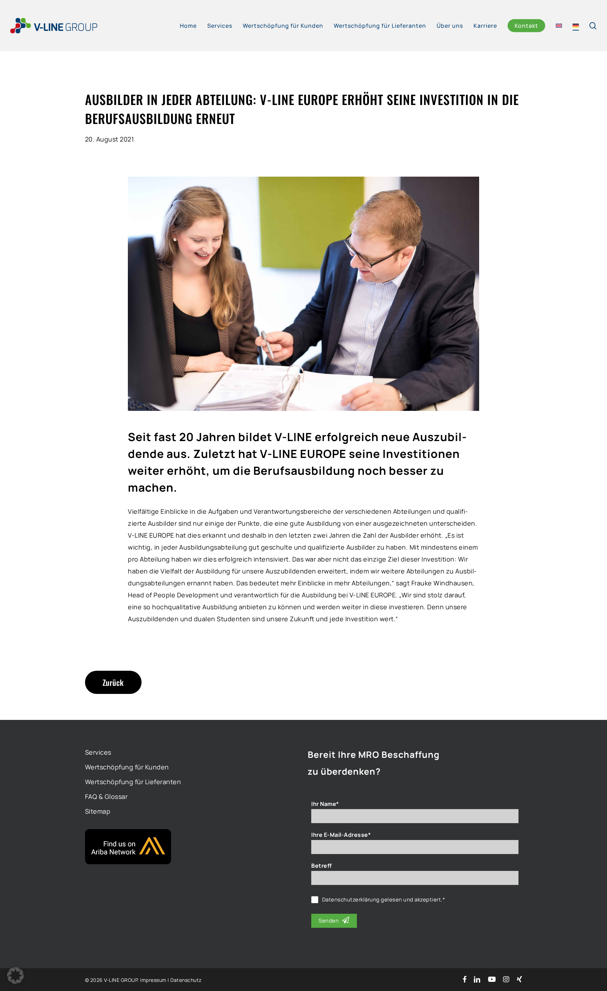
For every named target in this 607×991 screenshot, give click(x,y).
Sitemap (98, 811)
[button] (15, 975)
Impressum (153, 980)
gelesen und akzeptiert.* (383, 899)
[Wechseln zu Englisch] (559, 25)
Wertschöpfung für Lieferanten (133, 781)
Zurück (113, 682)
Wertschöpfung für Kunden (127, 767)
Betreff (321, 865)
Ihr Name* (325, 804)
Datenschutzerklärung (351, 899)
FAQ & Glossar (106, 796)
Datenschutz (186, 980)
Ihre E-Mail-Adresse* (341, 835)
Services (98, 752)
